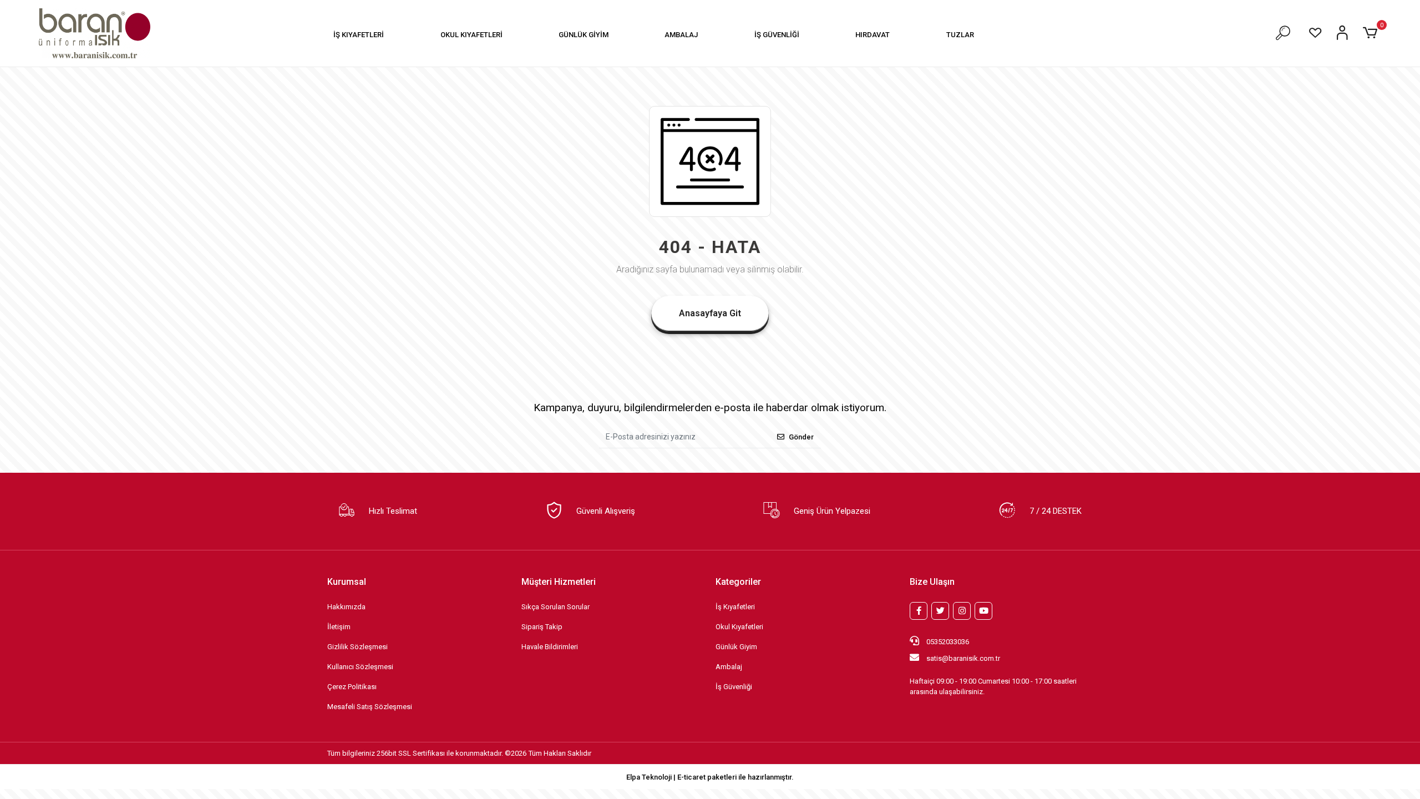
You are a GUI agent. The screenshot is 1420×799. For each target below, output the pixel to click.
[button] (358, 35)
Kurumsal (346, 582)
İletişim (339, 627)
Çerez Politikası (352, 686)
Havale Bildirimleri (549, 647)
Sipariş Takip (541, 627)
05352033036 (947, 642)
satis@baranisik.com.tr (963, 658)
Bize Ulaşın (932, 582)
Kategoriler (738, 582)
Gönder (801, 437)
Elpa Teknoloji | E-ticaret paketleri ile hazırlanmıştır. (710, 777)
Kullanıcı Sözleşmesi (360, 667)
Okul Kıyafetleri (739, 627)
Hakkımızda (346, 607)
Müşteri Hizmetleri (558, 582)
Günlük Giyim (736, 647)
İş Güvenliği (734, 686)
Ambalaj (729, 667)
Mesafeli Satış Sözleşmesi (369, 706)
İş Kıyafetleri (735, 607)
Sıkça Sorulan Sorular (555, 607)
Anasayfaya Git (710, 313)
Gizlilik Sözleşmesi (357, 647)
